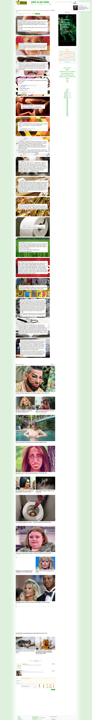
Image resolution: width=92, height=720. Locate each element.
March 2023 (66, 95)
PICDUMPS (33, 2)
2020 (67, 101)
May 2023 (65, 93)
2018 (67, 103)
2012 (67, 110)
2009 (67, 113)
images (60, 58)
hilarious (67, 57)
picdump (74, 59)
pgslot (67, 81)
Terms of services (35, 716)
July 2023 (66, 91)
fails (74, 54)
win (66, 62)
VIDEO (41, 2)
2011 (67, 111)
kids (66, 58)
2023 (67, 90)
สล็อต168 (67, 69)
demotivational (66, 54)
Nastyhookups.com (67, 67)
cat (60, 53)
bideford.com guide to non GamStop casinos (67, 76)
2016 (67, 105)
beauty (72, 51)
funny (61, 56)
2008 (67, 114)
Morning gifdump (73, 58)
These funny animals (70, 60)
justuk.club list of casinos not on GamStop (67, 71)
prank (64, 60)
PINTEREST (46, 2)
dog (69, 54)
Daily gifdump (67, 53)
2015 (67, 106)
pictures (61, 60)
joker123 (67, 78)
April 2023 (65, 94)
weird (74, 60)
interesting (64, 58)
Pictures (19, 717)
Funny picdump (71, 56)
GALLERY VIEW (37, 13)
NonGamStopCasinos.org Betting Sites (38, 717)
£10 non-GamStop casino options (67, 73)
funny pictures (61, 57)
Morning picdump (62, 59)
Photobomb (69, 59)
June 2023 (65, 92)
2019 (67, 102)
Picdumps (19, 718)
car (74, 51)
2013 (67, 109)
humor (73, 57)
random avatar (18, 683)
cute (62, 53)
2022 (67, 99)
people (66, 59)
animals (61, 51)
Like (52, 10)
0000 (67, 115)
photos (72, 59)
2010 (67, 112)
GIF (38, 2)
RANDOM (20, 13)
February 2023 (66, 96)
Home (19, 716)
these (66, 60)
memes (70, 58)
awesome (68, 51)
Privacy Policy (34, 718)
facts (71, 54)
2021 (67, 100)
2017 (67, 104)
